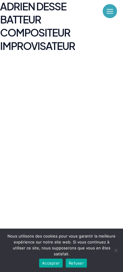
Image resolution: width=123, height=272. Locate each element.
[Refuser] (116, 250)
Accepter (51, 263)
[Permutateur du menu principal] (110, 11)
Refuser (76, 263)
